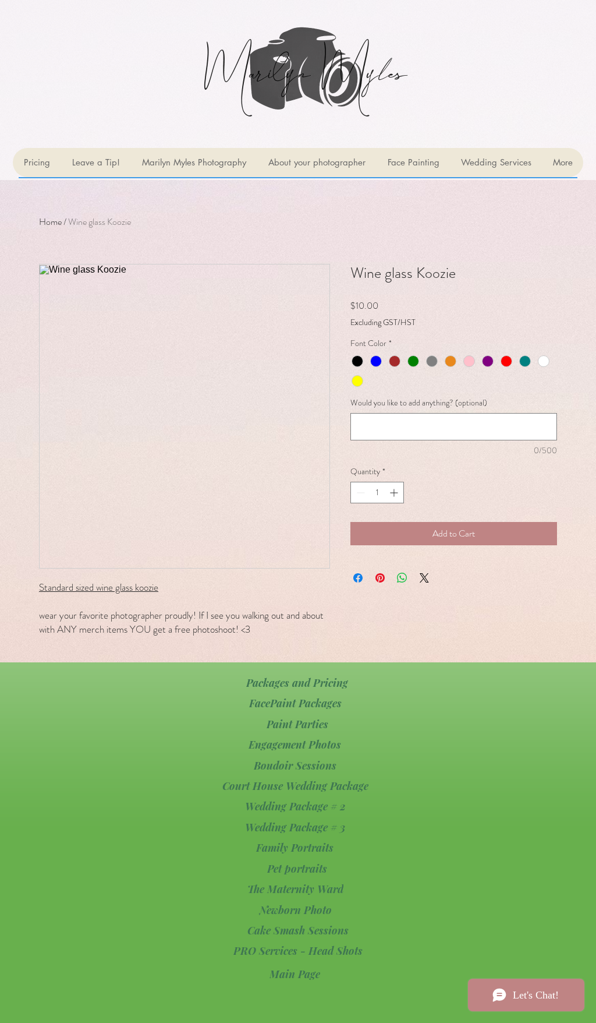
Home (50, 221)
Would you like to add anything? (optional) (418, 402)
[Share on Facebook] (358, 578)
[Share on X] (424, 578)
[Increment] (395, 492)
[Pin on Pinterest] (380, 578)
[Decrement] (359, 492)
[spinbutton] (377, 492)
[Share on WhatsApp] (402, 578)
